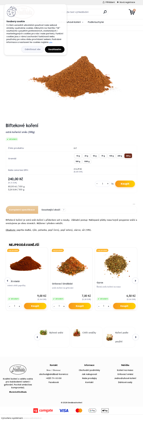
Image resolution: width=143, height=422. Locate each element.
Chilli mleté (13, 281)
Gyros (100, 282)
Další (130, 21)
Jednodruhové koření (69, 22)
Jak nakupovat (89, 374)
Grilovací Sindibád (62, 283)
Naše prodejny (89, 378)
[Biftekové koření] (71, 77)
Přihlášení (110, 2)
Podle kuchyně (96, 22)
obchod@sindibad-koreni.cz (53, 374)
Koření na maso (125, 370)
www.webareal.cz (32, 418)
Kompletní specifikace (22, 209)
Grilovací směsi (125, 374)
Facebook (54, 382)
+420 (53, 378)
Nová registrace (127, 2)
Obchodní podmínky (89, 370)
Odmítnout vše (32, 49)
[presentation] (7, 280)
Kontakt (89, 382)
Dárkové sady (125, 382)
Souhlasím (54, 49)
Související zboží (52, 209)
